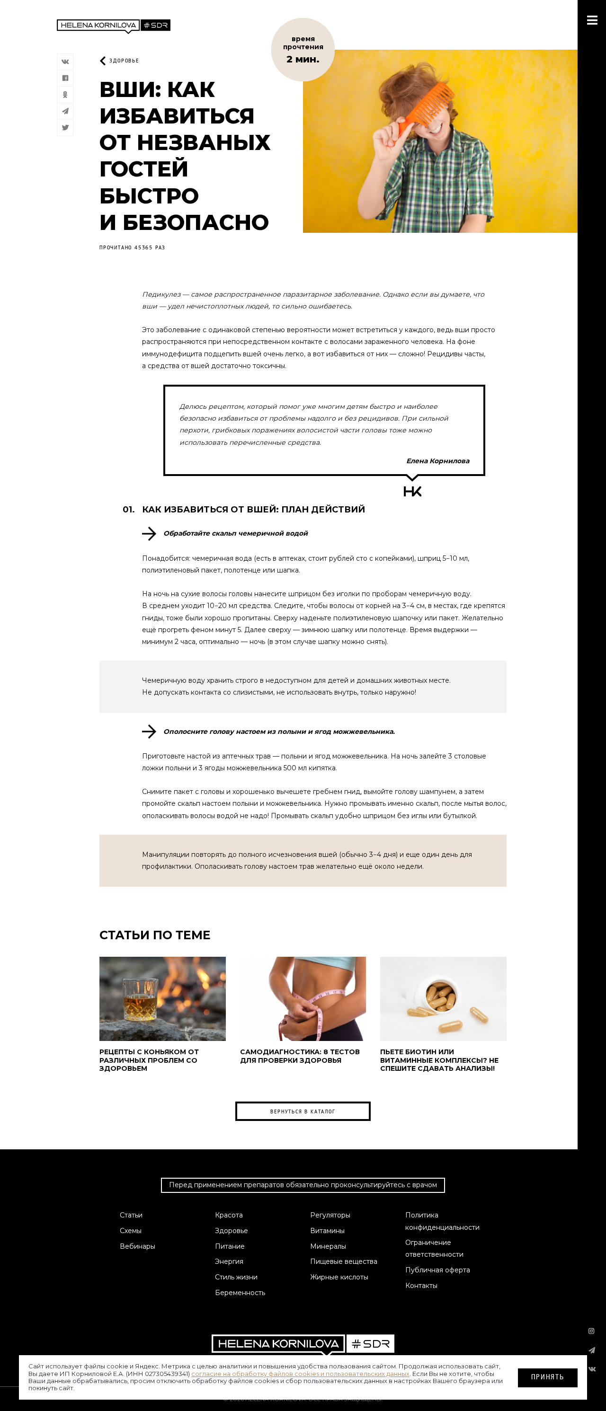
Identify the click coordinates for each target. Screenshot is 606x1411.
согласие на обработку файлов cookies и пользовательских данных (300, 1373)
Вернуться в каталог (302, 1111)
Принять (547, 1376)
